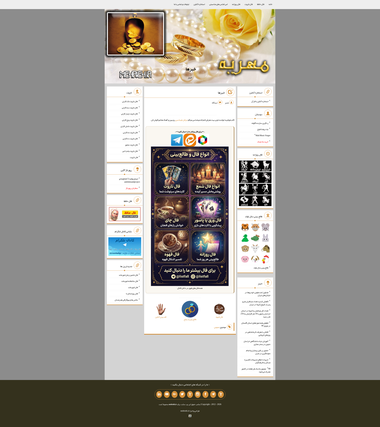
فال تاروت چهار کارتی (129, 114)
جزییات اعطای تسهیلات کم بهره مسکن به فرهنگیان (257, 361)
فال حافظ (260, 4)
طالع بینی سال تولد (261, 268)
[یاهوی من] (221, 394)
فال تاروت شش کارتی (129, 126)
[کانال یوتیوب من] (167, 394)
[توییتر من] (182, 394)
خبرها (191, 68)
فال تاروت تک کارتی (130, 101)
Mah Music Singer (263, 135)
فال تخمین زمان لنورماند (128, 275)
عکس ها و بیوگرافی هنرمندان (126, 300)
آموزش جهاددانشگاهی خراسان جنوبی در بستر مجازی (257, 342)
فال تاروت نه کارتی (130, 132)
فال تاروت (249, 4)
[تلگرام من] (213, 394)
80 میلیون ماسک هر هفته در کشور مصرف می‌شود (255, 370)
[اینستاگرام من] (198, 394)
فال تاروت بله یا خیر (130, 151)
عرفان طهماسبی (181, 120)
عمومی (216, 327)
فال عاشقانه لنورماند (129, 281)
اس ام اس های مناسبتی (218, 4)
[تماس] (190, 394)
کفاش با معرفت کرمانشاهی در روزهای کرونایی (257, 333)
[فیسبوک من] (205, 394)
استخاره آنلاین (199, 4)
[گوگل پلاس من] (175, 394)
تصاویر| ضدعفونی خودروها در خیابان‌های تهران (257, 293)
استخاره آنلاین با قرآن (259, 101)
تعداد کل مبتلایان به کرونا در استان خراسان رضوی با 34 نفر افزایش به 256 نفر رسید (255, 314)
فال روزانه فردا (132, 293)
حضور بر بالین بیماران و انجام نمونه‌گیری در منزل (258, 351)
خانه (270, 4)
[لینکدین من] (159, 394)
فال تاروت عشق (131, 145)
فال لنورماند (133, 287)
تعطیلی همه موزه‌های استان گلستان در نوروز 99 (255, 324)
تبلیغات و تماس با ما (181, 4)
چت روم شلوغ (262, 129)
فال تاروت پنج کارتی (130, 120)
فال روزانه (236, 4)
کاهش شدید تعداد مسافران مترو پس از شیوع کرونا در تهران (256, 302)
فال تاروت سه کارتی (130, 107)
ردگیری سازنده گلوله (260, 123)
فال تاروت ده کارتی (130, 138)
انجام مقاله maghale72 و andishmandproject (129, 180)
